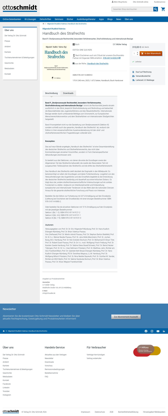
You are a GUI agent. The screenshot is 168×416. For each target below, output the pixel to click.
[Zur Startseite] (43, 23)
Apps (101, 19)
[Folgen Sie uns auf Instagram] (152, 331)
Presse (7, 41)
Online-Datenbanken (12, 19)
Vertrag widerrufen (94, 358)
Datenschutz (100, 412)
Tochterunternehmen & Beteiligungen (19, 57)
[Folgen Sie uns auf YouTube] (158, 331)
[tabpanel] (80, 182)
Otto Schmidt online (140, 2)
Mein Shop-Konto (120, 2)
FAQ (46, 377)
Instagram (7, 395)
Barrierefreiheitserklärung (128, 412)
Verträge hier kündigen (96, 355)
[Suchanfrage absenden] (155, 9)
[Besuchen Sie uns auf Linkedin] (163, 331)
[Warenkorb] (163, 9)
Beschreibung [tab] (51, 93)
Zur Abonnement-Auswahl (126, 317)
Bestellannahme (51, 373)
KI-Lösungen (30, 19)
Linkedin (6, 388)
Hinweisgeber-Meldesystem (154, 412)
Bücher (70, 19)
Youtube (6, 391)
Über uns (129, 19)
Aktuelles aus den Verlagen (56, 355)
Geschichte (9, 63)
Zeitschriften (45, 19)
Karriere (8, 52)
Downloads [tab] (68, 93)
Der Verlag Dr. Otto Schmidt (15, 36)
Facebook (7, 384)
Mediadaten (9, 68)
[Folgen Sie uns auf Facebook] (146, 331)
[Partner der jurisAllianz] (147, 351)
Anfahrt (8, 46)
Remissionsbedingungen (55, 369)
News (118, 19)
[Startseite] (11, 413)
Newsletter (49, 358)
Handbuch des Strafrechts (97, 63)
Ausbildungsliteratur (86, 19)
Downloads (49, 362)
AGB (111, 412)
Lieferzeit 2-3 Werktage (145, 80)
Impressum (85, 412)
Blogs (110, 19)
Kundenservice (159, 2)
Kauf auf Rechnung (143, 72)
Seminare (59, 19)
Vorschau (48, 366)
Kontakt (8, 74)
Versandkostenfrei (143, 76)
